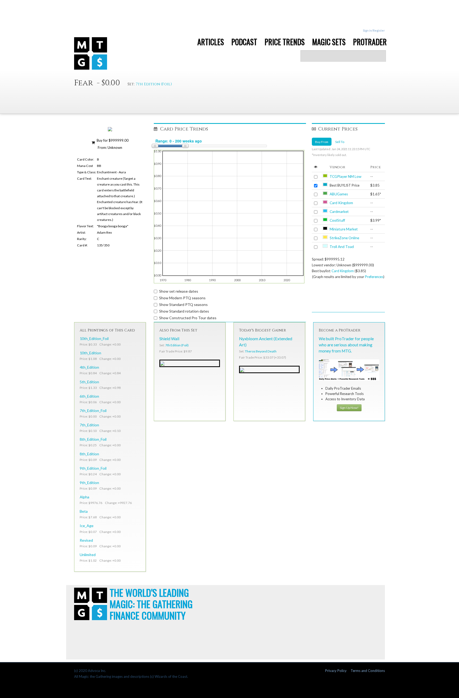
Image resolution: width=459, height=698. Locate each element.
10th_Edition (90, 353)
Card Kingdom (341, 203)
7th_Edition (89, 425)
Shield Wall (169, 338)
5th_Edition (89, 382)
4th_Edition (89, 367)
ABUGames (339, 194)
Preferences (374, 277)
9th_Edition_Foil (93, 468)
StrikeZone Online (344, 238)
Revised (86, 540)
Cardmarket (339, 211)
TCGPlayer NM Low (345, 176)
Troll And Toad (342, 247)
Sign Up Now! (349, 408)
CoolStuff (337, 220)
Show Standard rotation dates (184, 311)
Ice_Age (87, 525)
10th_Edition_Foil (94, 338)
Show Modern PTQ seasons (182, 298)
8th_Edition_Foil (93, 439)
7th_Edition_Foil (93, 410)
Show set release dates (178, 291)
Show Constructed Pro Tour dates (187, 318)
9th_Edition (89, 482)
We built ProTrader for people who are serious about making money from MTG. (346, 344)
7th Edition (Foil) (154, 84)
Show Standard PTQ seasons (183, 304)
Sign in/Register (374, 30)
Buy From (321, 142)
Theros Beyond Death (261, 351)
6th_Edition (89, 396)
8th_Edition (89, 454)
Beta (84, 511)
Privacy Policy (336, 670)
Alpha (84, 497)
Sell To (339, 142)
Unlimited (88, 554)
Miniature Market (344, 229)
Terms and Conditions (368, 670)
